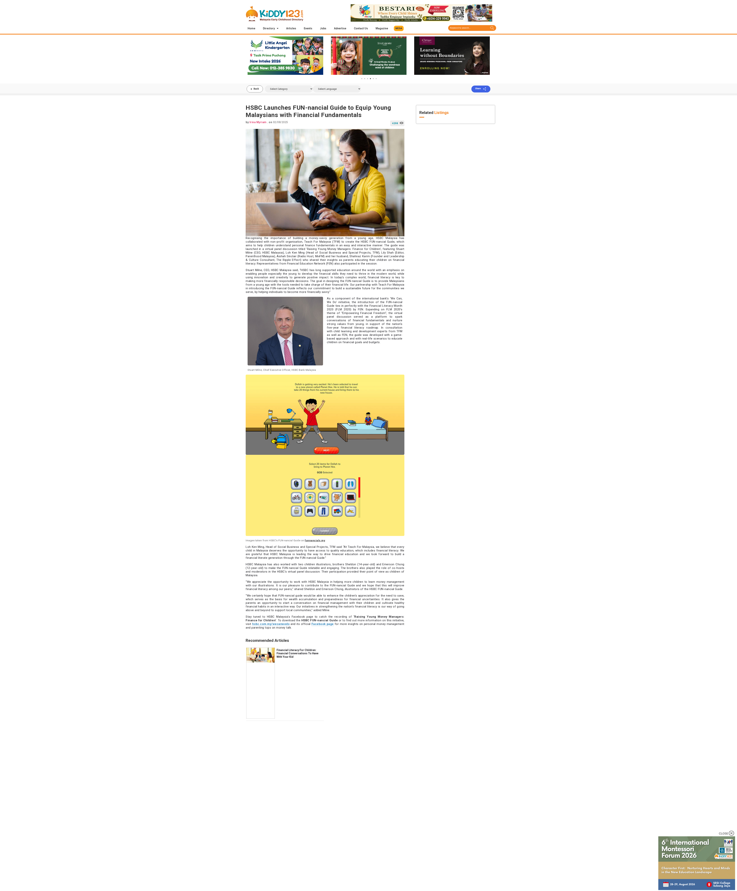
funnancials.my (315, 540)
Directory (269, 28)
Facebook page (322, 624)
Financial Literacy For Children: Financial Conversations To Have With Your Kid (297, 653)
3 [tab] (367, 79)
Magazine (382, 28)
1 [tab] (362, 79)
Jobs (323, 28)
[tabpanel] (285, 55)
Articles (291, 28)
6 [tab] (376, 79)
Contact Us (361, 28)
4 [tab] (370, 79)
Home (251, 28)
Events (308, 28)
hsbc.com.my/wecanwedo (271, 624)
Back (256, 88)
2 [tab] (365, 79)
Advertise (340, 28)
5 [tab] (373, 79)
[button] (399, 28)
